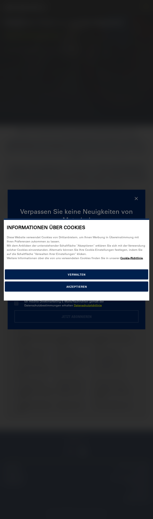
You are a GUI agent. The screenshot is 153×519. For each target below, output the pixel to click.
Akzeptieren (76, 286)
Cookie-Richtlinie (131, 258)
